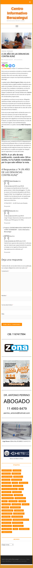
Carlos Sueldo (6, 482)
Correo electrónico (7, 305)
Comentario (5, 271)
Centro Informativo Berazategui (17, 13)
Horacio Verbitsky (20, 498)
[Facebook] (10, 65)
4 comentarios (18, 59)
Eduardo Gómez (18, 486)
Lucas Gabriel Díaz (7, 510)
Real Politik (7, 68)
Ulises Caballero (24, 529)
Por (3, 68)
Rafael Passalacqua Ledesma (21, 519)
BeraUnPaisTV (18, 476)
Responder (7, 206)
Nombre (4, 295)
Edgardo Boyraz (7, 486)
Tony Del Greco (7, 529)
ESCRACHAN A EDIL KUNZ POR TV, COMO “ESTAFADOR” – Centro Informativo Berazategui (17, 229)
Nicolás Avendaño (18, 513)
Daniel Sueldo (23, 482)
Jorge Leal (22, 501)
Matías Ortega (18, 510)
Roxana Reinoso (7, 526)
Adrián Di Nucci (6, 470)
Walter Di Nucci (7, 532)
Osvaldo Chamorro (17, 516)
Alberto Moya (6, 473)
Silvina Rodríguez (18, 526)
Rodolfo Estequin (17, 522)
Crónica (15, 482)
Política (3, 51)
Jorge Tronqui (16, 504)
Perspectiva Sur (7, 519)
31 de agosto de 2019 (7, 59)
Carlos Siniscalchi (16, 479)
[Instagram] (3, 65)
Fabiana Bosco (16, 492)
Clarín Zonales (13, 181)
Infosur (4, 501)
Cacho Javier (6, 479)
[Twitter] (13, 65)
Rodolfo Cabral (6, 522)
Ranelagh (10, 51)
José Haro (25, 504)
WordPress (8, 561)
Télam (15, 529)
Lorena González (15, 507)
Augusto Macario (7, 476)
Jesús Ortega (13, 501)
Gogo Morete (18, 495)
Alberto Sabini (16, 473)
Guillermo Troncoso (7, 498)
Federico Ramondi (7, 495)
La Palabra (5, 507)
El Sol (21, 489)
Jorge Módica (6, 504)
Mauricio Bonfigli (7, 513)
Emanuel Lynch (6, 492)
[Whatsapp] (6, 65)
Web (2, 314)
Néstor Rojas (6, 516)
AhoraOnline (17, 470)
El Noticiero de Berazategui (9, 489)
